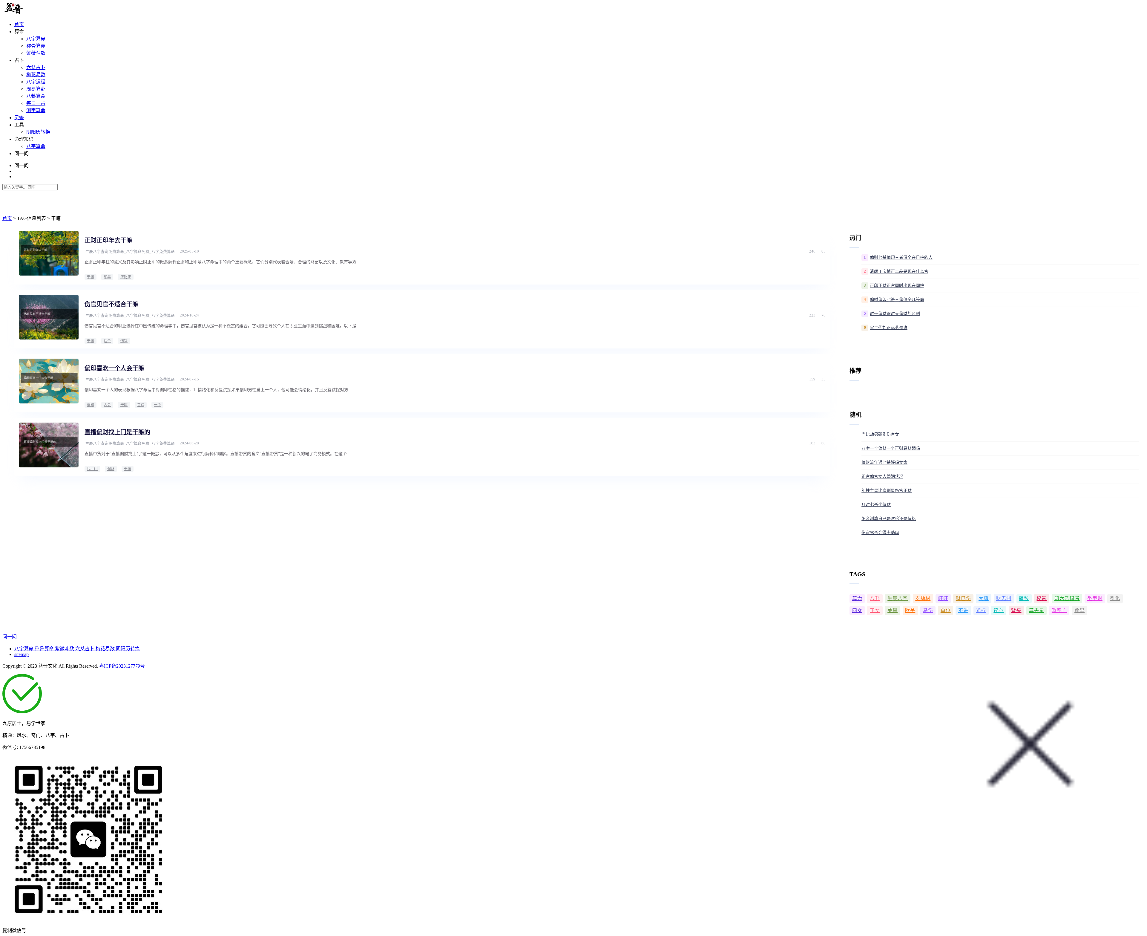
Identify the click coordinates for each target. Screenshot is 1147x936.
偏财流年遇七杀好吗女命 (884, 462)
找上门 (92, 469)
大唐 (984, 598)
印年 (107, 277)
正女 (875, 610)
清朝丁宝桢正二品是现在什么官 (899, 271)
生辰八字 (897, 598)
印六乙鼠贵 (1067, 598)
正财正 (125, 277)
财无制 (1003, 598)
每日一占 (35, 103)
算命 (857, 598)
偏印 (90, 405)
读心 (998, 610)
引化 (1115, 598)
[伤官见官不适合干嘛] (49, 317)
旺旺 (943, 598)
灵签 (19, 117)
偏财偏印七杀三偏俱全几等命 (897, 299)
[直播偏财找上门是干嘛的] (49, 445)
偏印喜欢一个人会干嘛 (114, 368)
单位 (946, 610)
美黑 (892, 610)
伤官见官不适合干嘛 (111, 304)
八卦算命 (35, 96)
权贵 (1041, 598)
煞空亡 (1059, 610)
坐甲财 (1094, 598)
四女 (857, 610)
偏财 (110, 469)
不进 (963, 610)
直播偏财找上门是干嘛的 (117, 432)
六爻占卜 (35, 67)
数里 (1079, 610)
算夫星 (1036, 610)
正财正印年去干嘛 (108, 240)
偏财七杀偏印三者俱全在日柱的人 (901, 257)
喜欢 (140, 405)
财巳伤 (963, 598)
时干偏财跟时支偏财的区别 (895, 313)
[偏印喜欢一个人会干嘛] (49, 381)
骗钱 (1024, 598)
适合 (107, 341)
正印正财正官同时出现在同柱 (897, 285)
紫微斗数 (65, 648)
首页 (19, 24)
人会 (107, 405)
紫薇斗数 (35, 53)
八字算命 (35, 38)
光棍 (981, 610)
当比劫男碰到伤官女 (880, 434)
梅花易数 (35, 74)
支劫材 (922, 598)
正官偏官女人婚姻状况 (882, 476)
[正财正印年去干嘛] (49, 253)
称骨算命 (35, 45)
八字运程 (35, 81)
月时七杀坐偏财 (876, 504)
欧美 (910, 610)
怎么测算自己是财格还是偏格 (888, 518)
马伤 (928, 610)
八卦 (875, 598)
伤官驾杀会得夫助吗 (880, 532)
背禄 (1016, 610)
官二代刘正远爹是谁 (888, 327)
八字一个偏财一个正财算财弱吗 (890, 448)
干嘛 (90, 277)
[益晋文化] (33, 12)
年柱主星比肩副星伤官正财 (886, 490)
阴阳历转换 (38, 131)
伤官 (124, 341)
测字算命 (35, 110)
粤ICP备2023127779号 (122, 666)
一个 (157, 405)
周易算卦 (35, 88)
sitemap (21, 654)
